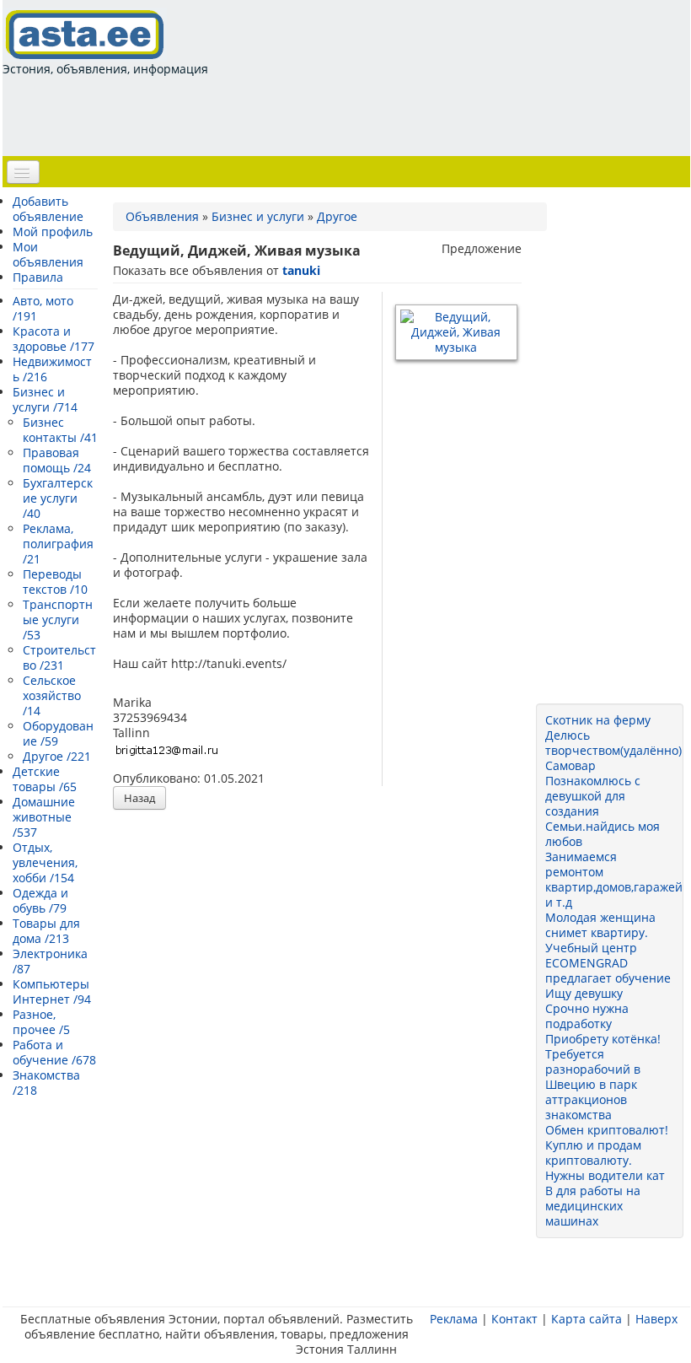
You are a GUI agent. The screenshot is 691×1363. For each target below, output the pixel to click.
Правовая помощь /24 (57, 460)
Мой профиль (53, 232)
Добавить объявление (48, 208)
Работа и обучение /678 (54, 1052)
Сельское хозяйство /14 (52, 695)
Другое (337, 216)
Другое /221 (57, 756)
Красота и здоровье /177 (53, 338)
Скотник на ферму (598, 720)
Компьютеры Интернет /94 (52, 991)
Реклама (454, 1319)
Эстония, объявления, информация (105, 69)
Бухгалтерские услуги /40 (58, 498)
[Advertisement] (309, 115)
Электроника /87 (50, 961)
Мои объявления (48, 254)
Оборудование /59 (58, 733)
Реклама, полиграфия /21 (58, 543)
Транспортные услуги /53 (58, 619)
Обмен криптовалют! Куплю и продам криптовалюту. (606, 1145)
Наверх (656, 1319)
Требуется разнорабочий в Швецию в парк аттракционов (592, 1076)
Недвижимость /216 (52, 369)
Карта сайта (586, 1319)
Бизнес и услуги (258, 216)
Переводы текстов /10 (55, 581)
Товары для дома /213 (46, 930)
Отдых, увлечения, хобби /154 (45, 862)
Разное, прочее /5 (41, 1021)
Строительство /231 (59, 657)
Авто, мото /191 (43, 308)
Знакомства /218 (46, 1082)
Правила (38, 277)
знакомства (578, 1115)
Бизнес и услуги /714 (45, 399)
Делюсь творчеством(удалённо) (613, 742)
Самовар (570, 765)
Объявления (162, 216)
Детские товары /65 (45, 779)
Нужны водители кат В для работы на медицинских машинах (605, 1198)
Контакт (514, 1319)
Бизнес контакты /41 (60, 429)
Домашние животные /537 (44, 817)
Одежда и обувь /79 (40, 900)
